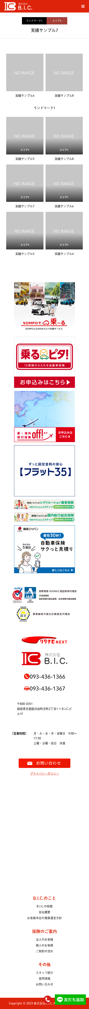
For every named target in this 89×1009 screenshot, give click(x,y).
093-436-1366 (47, 676)
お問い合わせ (44, 984)
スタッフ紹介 (44, 972)
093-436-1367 (47, 688)
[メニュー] (83, 6)
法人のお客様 (44, 939)
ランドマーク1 (34, 20)
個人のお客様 (44, 945)
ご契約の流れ (44, 951)
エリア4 (56, 20)
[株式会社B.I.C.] (40, 6)
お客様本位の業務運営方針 (44, 918)
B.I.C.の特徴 (45, 906)
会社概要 (44, 912)
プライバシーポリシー (44, 773)
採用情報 (44, 978)
